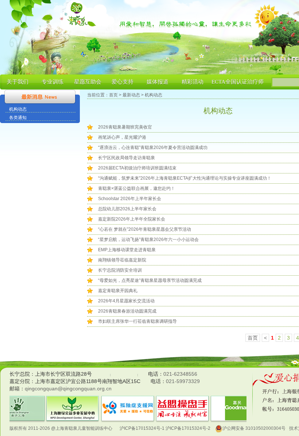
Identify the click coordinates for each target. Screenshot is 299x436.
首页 (113, 94)
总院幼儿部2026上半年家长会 (127, 208)
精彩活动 (192, 82)
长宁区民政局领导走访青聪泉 (126, 157)
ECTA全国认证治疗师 (237, 82)
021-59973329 (183, 381)
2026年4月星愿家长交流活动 (126, 300)
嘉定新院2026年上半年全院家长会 (131, 219)
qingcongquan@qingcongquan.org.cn (68, 388)
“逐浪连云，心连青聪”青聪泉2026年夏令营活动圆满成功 (152, 147)
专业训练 (52, 82)
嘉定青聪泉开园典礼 (117, 290)
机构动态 (18, 109)
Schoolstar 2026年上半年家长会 (129, 198)
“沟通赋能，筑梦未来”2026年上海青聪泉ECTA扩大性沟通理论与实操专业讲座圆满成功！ (184, 178)
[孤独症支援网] (73, 400)
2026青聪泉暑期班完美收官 (125, 127)
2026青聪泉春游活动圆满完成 (127, 311)
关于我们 (17, 82)
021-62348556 (180, 374)
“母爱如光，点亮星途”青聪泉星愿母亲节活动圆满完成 (150, 280)
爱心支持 (122, 82)
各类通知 (18, 117)
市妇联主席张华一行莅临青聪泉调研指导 (137, 321)
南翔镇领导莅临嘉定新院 (122, 260)
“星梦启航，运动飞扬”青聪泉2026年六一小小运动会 (148, 239)
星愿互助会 (87, 82)
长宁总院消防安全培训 (120, 270)
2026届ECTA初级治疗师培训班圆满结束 (137, 168)
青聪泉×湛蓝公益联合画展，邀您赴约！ (136, 188)
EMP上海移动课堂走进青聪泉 (127, 249)
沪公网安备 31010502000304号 (254, 428)
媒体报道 (157, 82)
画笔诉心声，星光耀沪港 (122, 137)
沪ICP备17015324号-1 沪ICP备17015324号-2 (165, 428)
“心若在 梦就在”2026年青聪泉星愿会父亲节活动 (144, 229)
